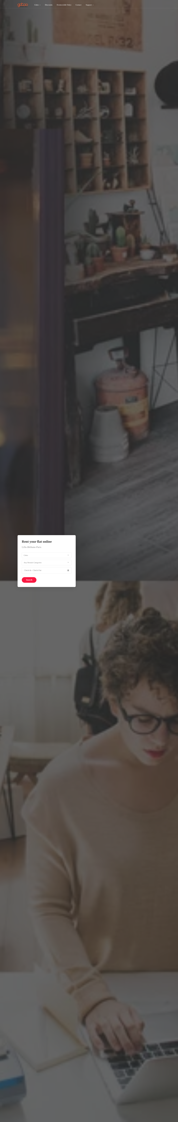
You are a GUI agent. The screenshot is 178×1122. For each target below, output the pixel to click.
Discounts (48, 5)
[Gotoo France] (23, 5)
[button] (46, 555)
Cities (36, 5)
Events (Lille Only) (64, 5)
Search (29, 580)
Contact (78, 5)
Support (89, 5)
